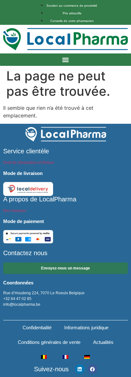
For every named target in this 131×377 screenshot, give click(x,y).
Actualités (103, 342)
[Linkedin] (80, 369)
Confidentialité (37, 327)
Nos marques (14, 210)
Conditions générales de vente (49, 342)
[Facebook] (92, 369)
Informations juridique (86, 327)
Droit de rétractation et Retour (28, 162)
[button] (65, 59)
